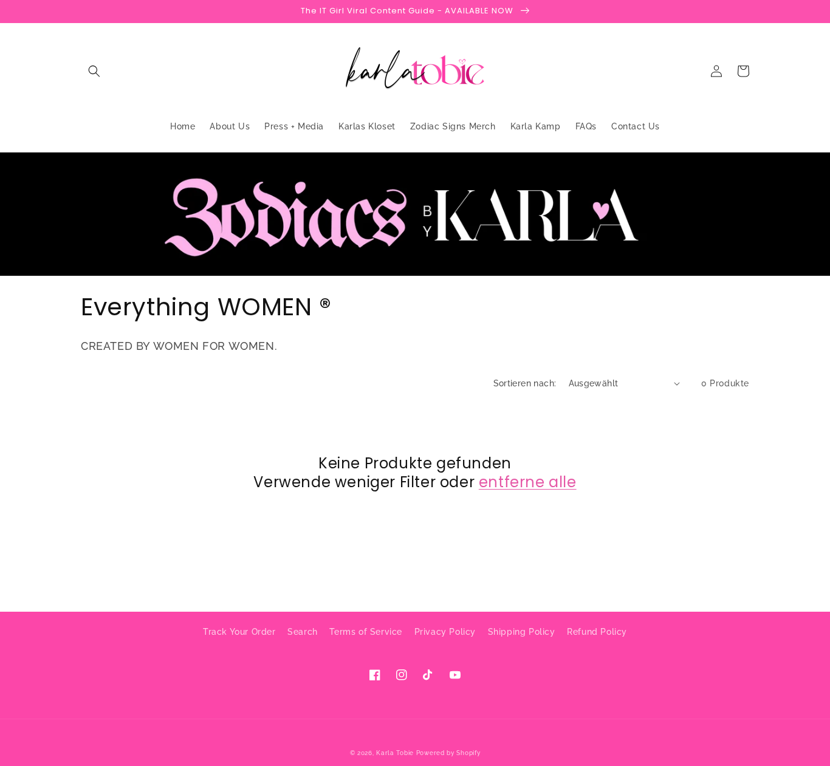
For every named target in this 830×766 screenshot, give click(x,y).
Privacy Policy (445, 632)
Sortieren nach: (525, 383)
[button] (94, 71)
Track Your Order (239, 632)
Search (302, 632)
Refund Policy (597, 632)
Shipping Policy (521, 632)
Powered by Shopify (448, 753)
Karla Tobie (395, 753)
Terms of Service (365, 632)
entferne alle (528, 482)
